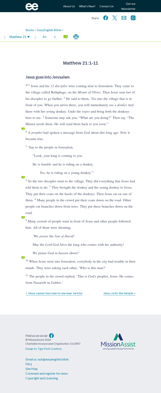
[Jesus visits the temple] (35, 37)
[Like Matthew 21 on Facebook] (105, 17)
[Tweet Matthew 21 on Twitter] (114, 17)
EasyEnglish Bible (49, 30)
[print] (76, 37)
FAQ (29, 364)
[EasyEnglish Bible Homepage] (32, 9)
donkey (122, 104)
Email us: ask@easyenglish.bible (47, 359)
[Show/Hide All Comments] (65, 37)
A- (55, 37)
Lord (48, 244)
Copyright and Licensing (42, 378)
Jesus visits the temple (118, 293)
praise (43, 236)
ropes (86, 111)
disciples (61, 85)
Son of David (64, 236)
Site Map (32, 368)
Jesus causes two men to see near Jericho (55, 293)
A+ (45, 37)
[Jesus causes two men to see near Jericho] (4, 37)
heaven (63, 252)
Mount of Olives (89, 92)
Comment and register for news (47, 373)
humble (46, 164)
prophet (36, 132)
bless (63, 244)
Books (30, 30)
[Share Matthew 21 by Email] (123, 17)
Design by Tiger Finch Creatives (44, 348)
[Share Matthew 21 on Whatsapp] (132, 17)
